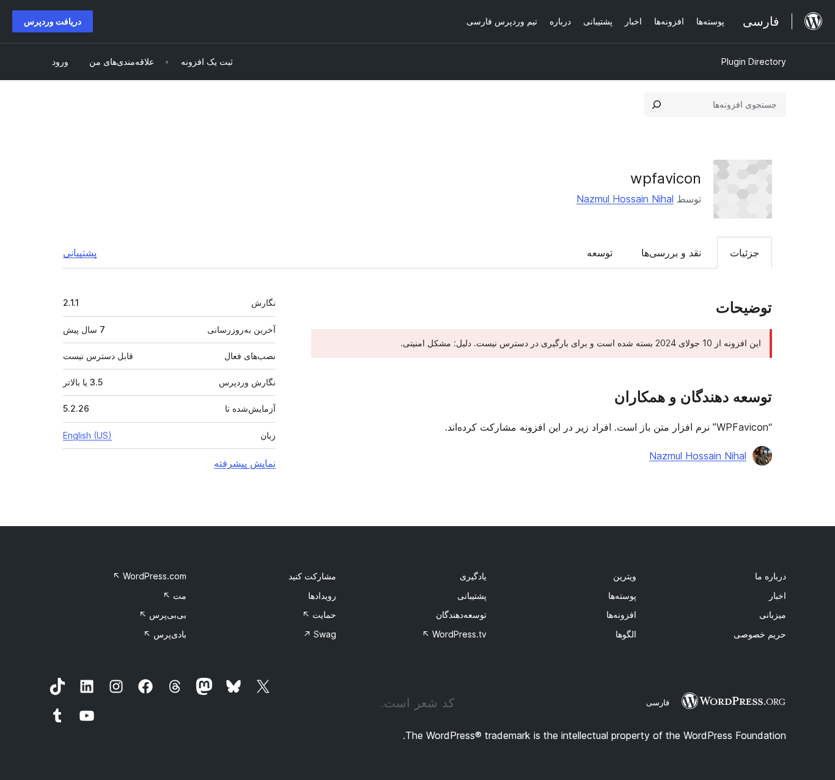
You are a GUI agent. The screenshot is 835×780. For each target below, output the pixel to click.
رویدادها (322, 595)
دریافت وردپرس (52, 21)
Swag (319, 634)
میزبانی (772, 614)
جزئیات (744, 253)
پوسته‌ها (622, 595)
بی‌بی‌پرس (162, 614)
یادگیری (473, 576)
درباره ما (770, 576)
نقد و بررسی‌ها (671, 253)
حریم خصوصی (760, 634)
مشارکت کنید (312, 576)
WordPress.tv (454, 634)
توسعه (599, 253)
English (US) (87, 435)
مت (174, 595)
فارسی (657, 702)
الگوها (626, 634)
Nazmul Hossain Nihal (625, 199)
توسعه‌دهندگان (461, 614)
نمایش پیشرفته (245, 463)
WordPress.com (149, 576)
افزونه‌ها (621, 614)
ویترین (624, 576)
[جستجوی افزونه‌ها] (656, 104)
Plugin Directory (753, 61)
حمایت (319, 614)
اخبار (777, 595)
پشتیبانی (80, 253)
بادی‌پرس (164, 634)
